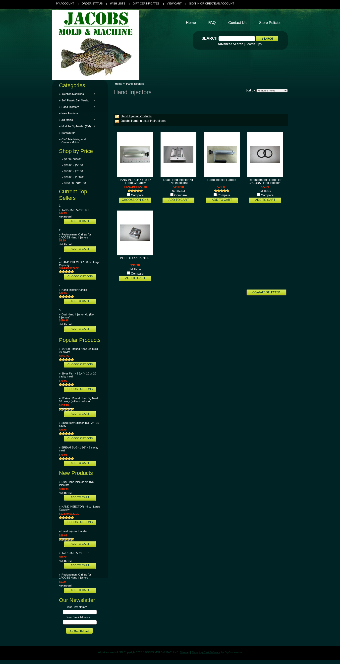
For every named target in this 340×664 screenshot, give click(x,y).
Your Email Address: (78, 617)
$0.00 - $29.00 (72, 159)
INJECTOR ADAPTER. (75, 209)
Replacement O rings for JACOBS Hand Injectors (75, 236)
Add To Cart (80, 221)
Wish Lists (117, 3)
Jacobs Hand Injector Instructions (143, 121)
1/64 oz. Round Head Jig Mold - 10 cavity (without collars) (79, 400)
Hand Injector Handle (74, 289)
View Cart (174, 3)
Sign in (194, 3)
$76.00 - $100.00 (74, 177)
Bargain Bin (68, 132)
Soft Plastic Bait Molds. (74, 100)
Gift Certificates (146, 3)
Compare (137, 195)
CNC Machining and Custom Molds (73, 141)
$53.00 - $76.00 (73, 171)
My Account (65, 3)
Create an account (219, 3)
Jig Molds (66, 119)
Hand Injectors (69, 106)
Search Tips (253, 44)
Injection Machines (71, 93)
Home (118, 83)
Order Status (92, 3)
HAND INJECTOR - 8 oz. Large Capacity (135, 181)
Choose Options (80, 276)
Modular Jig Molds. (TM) (75, 126)
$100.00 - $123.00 (75, 183)
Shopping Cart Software (206, 652)
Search (210, 38)
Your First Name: (76, 606)
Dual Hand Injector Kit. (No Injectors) (178, 181)
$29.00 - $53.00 (73, 165)
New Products (70, 113)
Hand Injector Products (136, 116)
